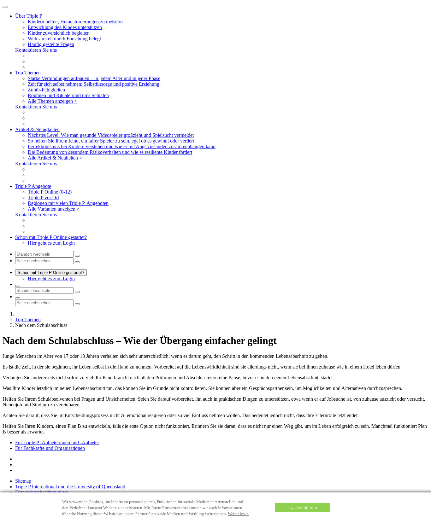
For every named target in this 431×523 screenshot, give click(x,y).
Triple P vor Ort (43, 197)
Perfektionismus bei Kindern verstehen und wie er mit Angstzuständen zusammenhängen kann (122, 146)
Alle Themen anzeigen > (52, 101)
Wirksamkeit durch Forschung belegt (64, 38)
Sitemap (23, 481)
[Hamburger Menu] (5, 7)
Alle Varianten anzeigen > (54, 209)
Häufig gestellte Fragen (51, 44)
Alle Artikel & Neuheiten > (55, 157)
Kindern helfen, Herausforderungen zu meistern (75, 21)
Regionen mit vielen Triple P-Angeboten (68, 203)
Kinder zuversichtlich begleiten (59, 33)
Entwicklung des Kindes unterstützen (65, 27)
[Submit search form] (77, 304)
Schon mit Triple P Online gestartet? (51, 272)
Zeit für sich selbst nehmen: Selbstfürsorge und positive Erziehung (93, 84)
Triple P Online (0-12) (50, 192)
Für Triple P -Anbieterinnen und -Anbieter (57, 442)
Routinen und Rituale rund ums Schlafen (68, 95)
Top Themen (28, 319)
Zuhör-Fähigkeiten (46, 89)
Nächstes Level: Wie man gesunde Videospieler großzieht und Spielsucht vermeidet (111, 135)
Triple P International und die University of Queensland (70, 486)
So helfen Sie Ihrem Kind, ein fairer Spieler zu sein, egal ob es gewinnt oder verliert (111, 140)
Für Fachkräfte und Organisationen (50, 448)
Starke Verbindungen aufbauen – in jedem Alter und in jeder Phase (94, 78)
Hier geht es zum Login (51, 243)
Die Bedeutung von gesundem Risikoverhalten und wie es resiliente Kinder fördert (110, 152)
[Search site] (17, 298)
